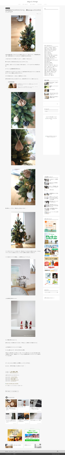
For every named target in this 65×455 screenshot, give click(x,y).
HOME (19, 4)
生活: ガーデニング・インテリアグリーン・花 (50, 72)
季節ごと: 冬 (16, 391)
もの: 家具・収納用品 (52, 56)
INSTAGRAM (40, 4)
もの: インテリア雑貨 (11, 391)
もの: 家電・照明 (47, 57)
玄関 (45, 71)
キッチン (46, 66)
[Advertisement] (51, 26)
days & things (32, 1)
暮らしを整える (32, 4)
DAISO (55, 47)
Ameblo (45, 4)
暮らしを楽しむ (25, 4)
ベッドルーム (52, 67)
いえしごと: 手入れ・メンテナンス (49, 51)
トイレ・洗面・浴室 (47, 67)
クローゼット (50, 66)
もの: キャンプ (47, 56)
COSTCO (51, 47)
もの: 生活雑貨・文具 (47, 61)
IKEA (7, 391)
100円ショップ (47, 47)
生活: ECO (49, 71)
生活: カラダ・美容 (54, 71)
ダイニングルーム (55, 66)
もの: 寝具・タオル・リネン (54, 57)
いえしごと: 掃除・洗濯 (47, 52)
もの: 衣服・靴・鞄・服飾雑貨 (48, 62)
